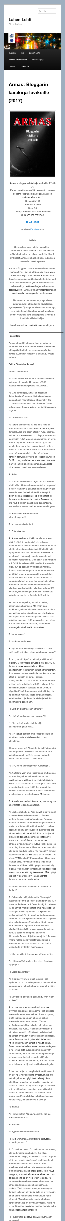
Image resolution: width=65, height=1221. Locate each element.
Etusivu (12, 52)
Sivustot (12, 66)
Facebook (35, 229)
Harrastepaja (38, 59)
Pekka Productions (18, 59)
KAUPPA (26, 66)
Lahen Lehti (20, 19)
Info (22, 52)
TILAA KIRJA (32, 222)
